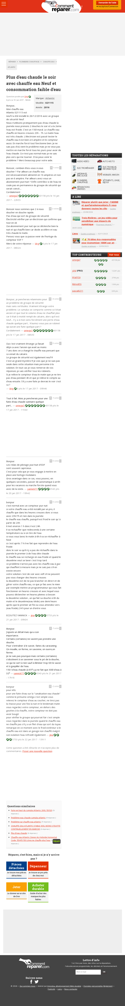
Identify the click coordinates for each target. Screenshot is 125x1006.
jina (33, 615)
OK (104, 971)
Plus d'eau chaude (19, 833)
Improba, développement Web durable (64, 986)
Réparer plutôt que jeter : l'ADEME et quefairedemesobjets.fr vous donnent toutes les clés (100, 205)
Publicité (51, 989)
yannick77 (32, 488)
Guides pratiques (88, 234)
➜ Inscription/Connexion (107, 6)
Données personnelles (93, 986)
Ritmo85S (77, 284)
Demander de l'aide (107, 2)
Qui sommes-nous (27, 986)
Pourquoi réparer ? (104, 224)
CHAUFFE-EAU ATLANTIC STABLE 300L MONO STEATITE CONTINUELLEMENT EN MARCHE (35, 827)
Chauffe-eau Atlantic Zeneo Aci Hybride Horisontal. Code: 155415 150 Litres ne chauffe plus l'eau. (34, 839)
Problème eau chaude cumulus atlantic (28, 817)
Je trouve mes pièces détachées (16, 874)
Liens (75, 233)
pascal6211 (77, 290)
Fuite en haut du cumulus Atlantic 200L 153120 (31, 810)
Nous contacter (70, 989)
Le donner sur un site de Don (16, 895)
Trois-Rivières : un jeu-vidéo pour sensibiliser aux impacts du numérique (99, 221)
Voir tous (114, 254)
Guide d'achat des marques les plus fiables (38, 896)
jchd (74, 270)
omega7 (14, 195)
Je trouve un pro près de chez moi (38, 874)
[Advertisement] (62, 34)
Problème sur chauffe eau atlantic (26, 822)
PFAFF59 (76, 277)
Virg (26, 96)
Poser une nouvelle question (37, 751)
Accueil (62, 6)
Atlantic (50, 98)
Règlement (107, 986)
